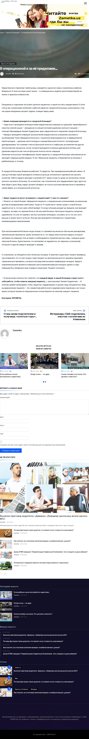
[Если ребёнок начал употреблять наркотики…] (14, 361)
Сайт (1, 434)
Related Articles (43, 346)
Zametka (8, 74)
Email (2, 425)
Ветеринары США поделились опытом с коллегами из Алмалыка (67, 315)
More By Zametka (43, 349)
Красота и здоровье (8, 64)
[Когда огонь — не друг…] (44, 361)
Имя (2, 417)
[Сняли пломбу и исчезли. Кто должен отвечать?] (75, 361)
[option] (14, 365)
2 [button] (45, 381)
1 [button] (43, 382)
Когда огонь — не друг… (40, 374)
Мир (16, 678)
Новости (18, 667)
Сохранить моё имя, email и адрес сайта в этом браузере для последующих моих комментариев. (33, 445)
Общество (84, 368)
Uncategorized (73, 368)
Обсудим (24, 368)
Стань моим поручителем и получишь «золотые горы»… (20, 314)
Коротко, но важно (21, 689)
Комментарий (5, 397)
